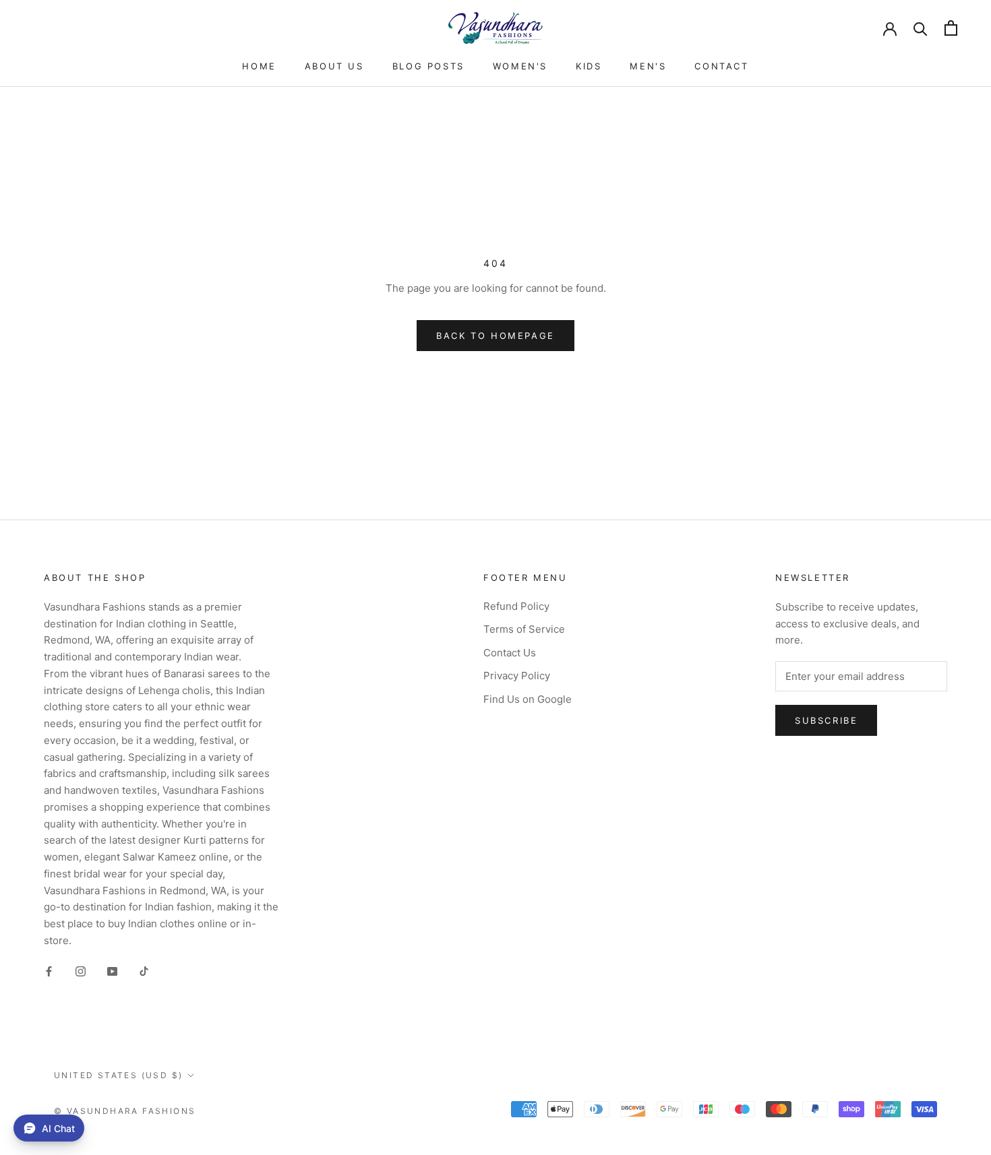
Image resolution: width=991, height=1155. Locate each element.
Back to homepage (495, 335)
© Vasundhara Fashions (125, 1111)
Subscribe (826, 720)
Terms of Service (524, 629)
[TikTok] (144, 971)
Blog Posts (428, 66)
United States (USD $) (118, 1075)
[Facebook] (49, 971)
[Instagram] (81, 971)
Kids (588, 66)
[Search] (920, 28)
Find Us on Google (527, 699)
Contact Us (509, 652)
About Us (334, 66)
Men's (648, 66)
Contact (721, 66)
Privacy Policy (516, 675)
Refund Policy (516, 606)
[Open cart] (950, 28)
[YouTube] (112, 971)
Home (259, 66)
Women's (520, 66)
